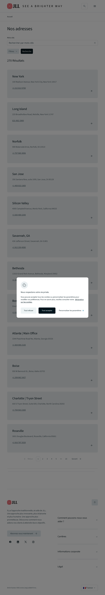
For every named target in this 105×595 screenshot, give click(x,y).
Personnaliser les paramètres (71, 310)
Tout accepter (47, 310)
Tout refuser (28, 310)
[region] (52, 297)
